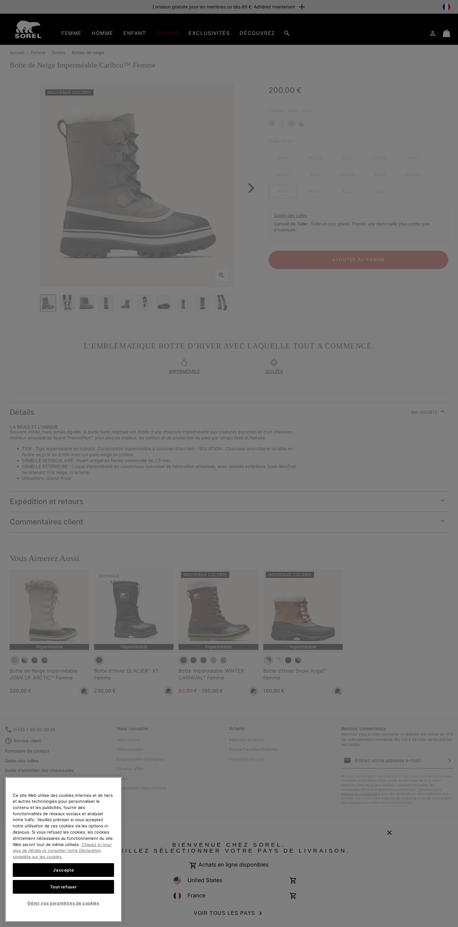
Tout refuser (63, 886)
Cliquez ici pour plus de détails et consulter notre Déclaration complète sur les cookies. (62, 850)
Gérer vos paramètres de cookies (63, 903)
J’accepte (63, 869)
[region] (63, 849)
